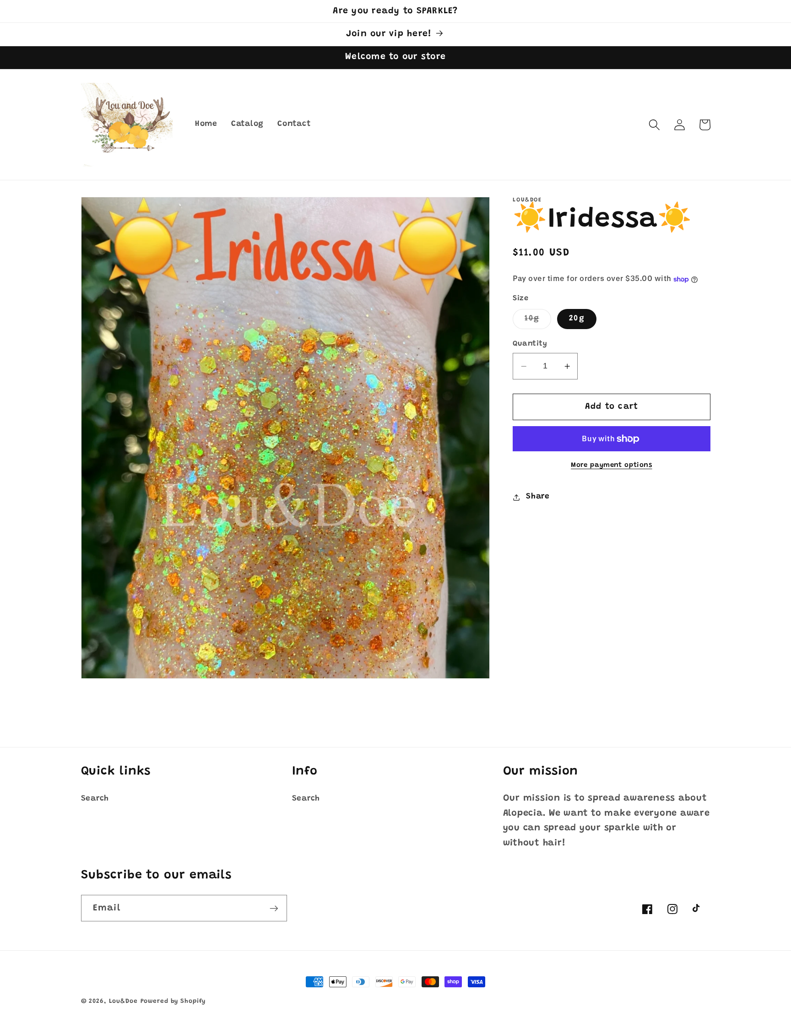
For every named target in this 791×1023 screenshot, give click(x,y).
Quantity (530, 344)
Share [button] (538, 497)
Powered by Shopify (173, 1001)
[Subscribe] (274, 908)
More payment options (611, 465)
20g (577, 319)
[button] (654, 124)
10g (538, 322)
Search (95, 799)
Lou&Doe (123, 1001)
